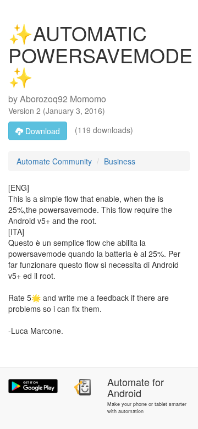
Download (41, 130)
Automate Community (54, 161)
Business (119, 161)
